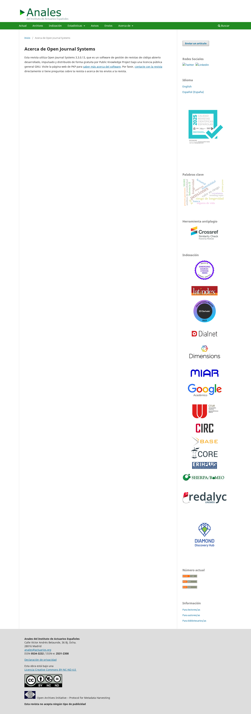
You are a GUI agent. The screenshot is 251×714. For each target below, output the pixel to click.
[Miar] (204, 376)
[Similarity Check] (204, 239)
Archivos (38, 25)
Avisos (95, 25)
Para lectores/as (191, 609)
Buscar (225, 25)
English (187, 86)
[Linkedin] (202, 65)
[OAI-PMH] (29, 697)
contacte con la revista (148, 66)
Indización (55, 25)
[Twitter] (189, 65)
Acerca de (124, 25)
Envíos (108, 25)
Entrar (228, 2)
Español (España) (193, 92)
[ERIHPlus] (204, 469)
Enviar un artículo (196, 43)
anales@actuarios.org (37, 650)
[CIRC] (204, 431)
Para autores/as (191, 615)
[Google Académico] (204, 397)
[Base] (204, 442)
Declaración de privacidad (40, 659)
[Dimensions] (205, 357)
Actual (23, 25)
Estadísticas (75, 25)
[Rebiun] (204, 418)
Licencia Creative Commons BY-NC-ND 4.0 (50, 669)
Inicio (27, 38)
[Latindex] (204, 294)
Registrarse (215, 2)
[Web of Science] (204, 281)
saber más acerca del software (102, 66)
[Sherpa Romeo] (204, 480)
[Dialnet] (204, 339)
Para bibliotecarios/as (194, 620)
